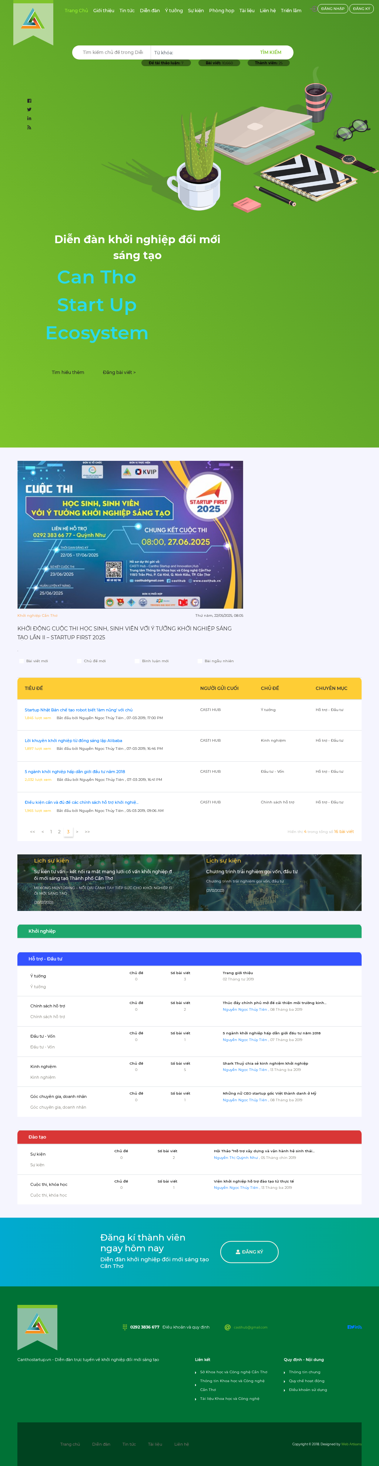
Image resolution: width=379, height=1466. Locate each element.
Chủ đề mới (95, 661)
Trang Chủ (77, 10)
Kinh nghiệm (43, 1066)
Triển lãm (292, 10)
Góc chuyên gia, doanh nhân (58, 1096)
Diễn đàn (151, 10)
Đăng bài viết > (119, 372)
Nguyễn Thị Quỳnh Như (236, 1158)
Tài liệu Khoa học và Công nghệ (229, 1399)
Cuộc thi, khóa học (48, 1184)
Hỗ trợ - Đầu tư (45, 959)
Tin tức (128, 10)
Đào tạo (37, 1137)
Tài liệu (248, 10)
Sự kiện (197, 10)
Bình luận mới (155, 661)
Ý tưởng (175, 10)
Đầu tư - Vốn (42, 1036)
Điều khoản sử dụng (308, 1390)
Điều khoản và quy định (185, 1327)
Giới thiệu (105, 10)
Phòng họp (223, 10)
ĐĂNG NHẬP (333, 9)
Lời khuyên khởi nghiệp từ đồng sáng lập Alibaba (73, 740)
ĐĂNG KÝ (361, 9)
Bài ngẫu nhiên (219, 661)
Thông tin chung (305, 1372)
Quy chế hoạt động (307, 1381)
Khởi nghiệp (42, 931)
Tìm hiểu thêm (68, 372)
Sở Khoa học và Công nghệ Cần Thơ (233, 1372)
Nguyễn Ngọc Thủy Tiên (245, 1009)
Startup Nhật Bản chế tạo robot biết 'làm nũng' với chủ (79, 710)
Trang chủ (70, 1444)
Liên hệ (269, 10)
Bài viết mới (37, 661)
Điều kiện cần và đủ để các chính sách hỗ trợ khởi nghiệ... (81, 802)
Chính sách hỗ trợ (47, 1006)
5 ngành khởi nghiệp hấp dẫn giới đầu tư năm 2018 (75, 771)
